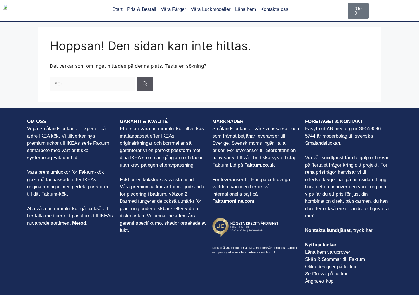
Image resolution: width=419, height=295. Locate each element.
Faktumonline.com (233, 201)
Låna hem (245, 9)
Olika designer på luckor (331, 266)
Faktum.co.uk (259, 165)
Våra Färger (173, 9)
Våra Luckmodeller (211, 9)
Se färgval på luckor (326, 273)
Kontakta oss (274, 9)
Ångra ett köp (319, 281)
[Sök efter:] (93, 84)
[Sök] (145, 84)
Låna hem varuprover (327, 252)
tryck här (363, 230)
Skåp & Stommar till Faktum (335, 259)
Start (117, 9)
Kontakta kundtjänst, (329, 230)
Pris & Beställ (141, 9)
